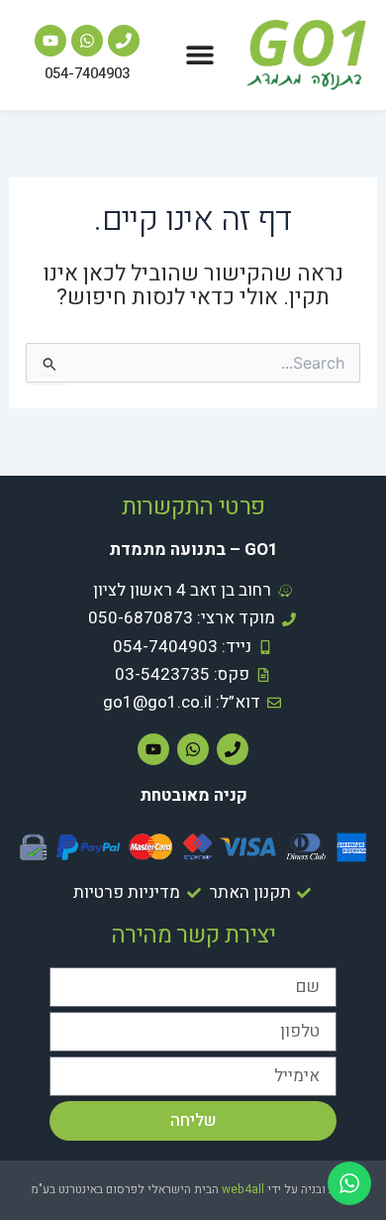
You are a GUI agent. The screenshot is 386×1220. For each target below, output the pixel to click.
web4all (243, 1189)
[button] (200, 55)
